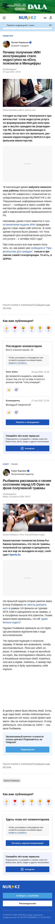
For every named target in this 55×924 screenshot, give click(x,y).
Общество (8, 36)
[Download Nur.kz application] (27, 7)
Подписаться (27, 749)
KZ (45, 18)
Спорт (6, 464)
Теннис (14, 464)
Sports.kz (14, 554)
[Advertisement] (27, 163)
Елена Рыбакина (11, 780)
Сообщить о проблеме (27, 896)
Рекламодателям (27, 903)
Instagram (29, 448)
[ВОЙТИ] (51, 18)
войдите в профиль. (18, 363)
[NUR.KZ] (27, 18)
